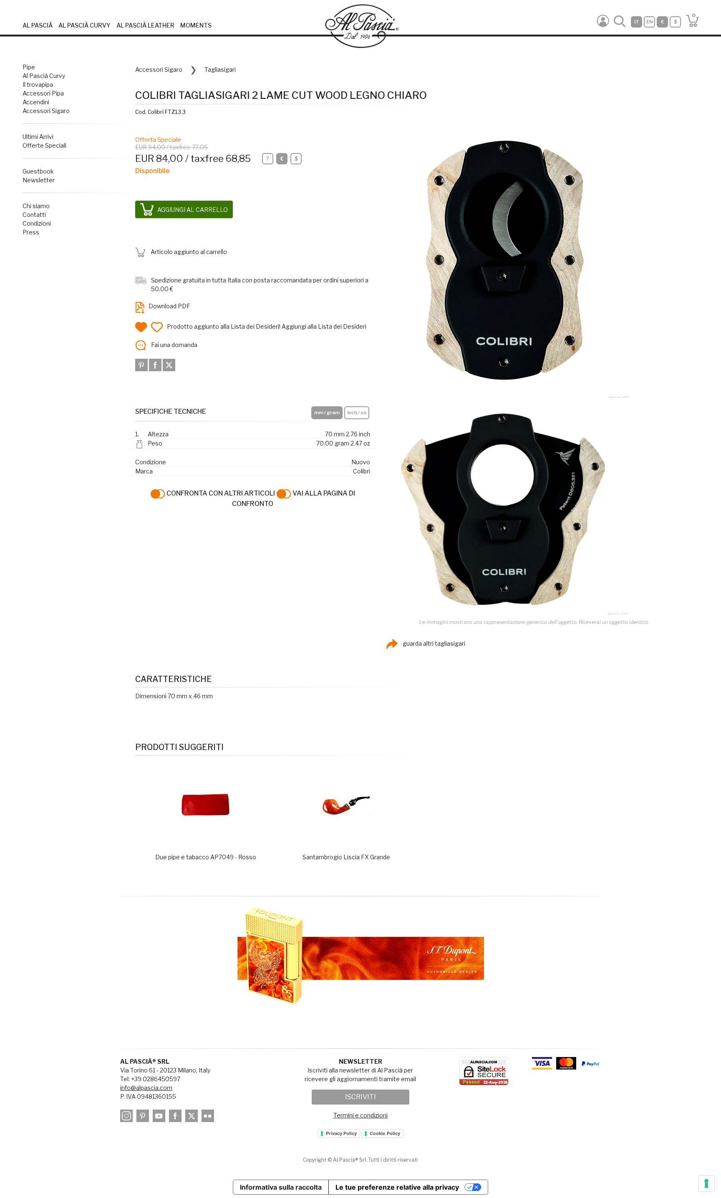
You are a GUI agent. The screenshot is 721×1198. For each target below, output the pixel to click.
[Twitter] (169, 364)
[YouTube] (160, 1117)
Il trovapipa (38, 84)
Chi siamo (36, 205)
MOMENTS (196, 25)
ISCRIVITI (360, 1097)
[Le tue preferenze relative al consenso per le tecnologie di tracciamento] (706, 1183)
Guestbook (38, 171)
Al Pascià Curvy (44, 75)
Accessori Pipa (43, 93)
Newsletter (39, 180)
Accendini (36, 102)
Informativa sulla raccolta (281, 1187)
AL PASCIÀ (38, 25)
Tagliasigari (220, 69)
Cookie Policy (385, 1133)
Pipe (29, 66)
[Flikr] (209, 1117)
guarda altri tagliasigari (433, 643)
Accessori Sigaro (46, 110)
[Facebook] (156, 364)
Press (31, 232)
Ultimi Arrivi (38, 136)
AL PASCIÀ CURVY (84, 25)
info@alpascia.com (146, 1087)
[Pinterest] (142, 364)
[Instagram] (127, 1117)
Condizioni (37, 223)
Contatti (34, 214)
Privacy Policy (341, 1133)
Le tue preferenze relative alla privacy (397, 1187)
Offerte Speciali (44, 145)
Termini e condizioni (360, 1115)
